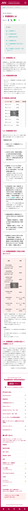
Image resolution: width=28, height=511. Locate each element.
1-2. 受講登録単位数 (11, 34)
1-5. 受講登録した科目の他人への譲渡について (15, 49)
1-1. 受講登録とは (11, 31)
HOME (4, 7)
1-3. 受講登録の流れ (11, 40)
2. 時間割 (12, 197)
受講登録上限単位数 (13, 36)
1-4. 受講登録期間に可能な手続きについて (15, 44)
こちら (8, 336)
